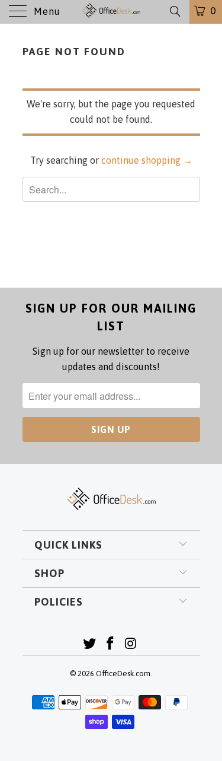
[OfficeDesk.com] (111, 12)
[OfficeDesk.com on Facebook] (111, 644)
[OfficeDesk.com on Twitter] (90, 644)
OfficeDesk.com (123, 673)
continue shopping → (146, 160)
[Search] (174, 11)
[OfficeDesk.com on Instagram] (131, 644)
